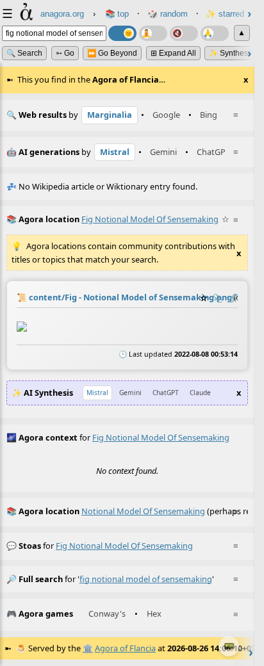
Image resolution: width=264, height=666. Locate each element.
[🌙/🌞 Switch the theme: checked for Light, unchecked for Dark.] (122, 33)
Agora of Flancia (125, 648)
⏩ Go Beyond (112, 53)
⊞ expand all (173, 53)
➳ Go (65, 53)
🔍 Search (24, 53)
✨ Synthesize (233, 53)
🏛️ (88, 648)
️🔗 (233, 298)
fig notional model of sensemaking (124, 545)
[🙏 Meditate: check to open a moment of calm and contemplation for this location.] (215, 33)
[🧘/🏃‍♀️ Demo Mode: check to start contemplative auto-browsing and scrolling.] (153, 33)
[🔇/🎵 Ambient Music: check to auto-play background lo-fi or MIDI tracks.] (184, 33)
